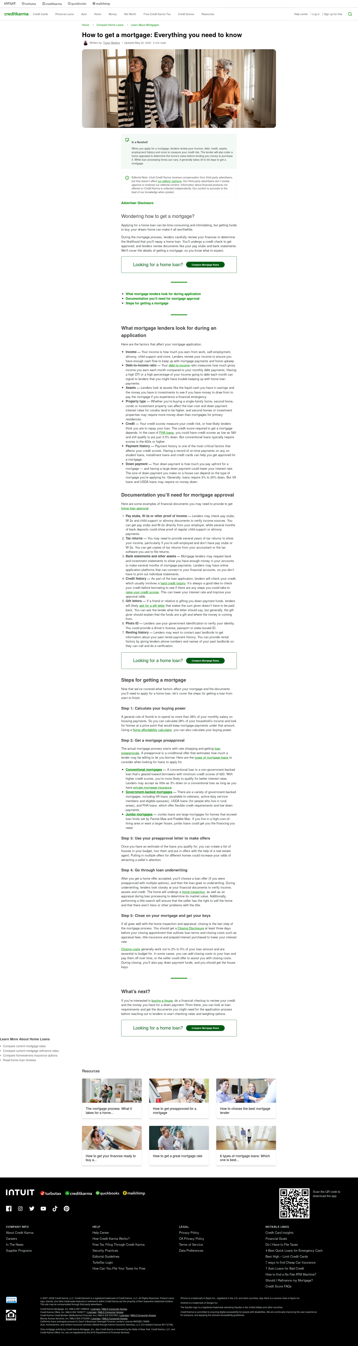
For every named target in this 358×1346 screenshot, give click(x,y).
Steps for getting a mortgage (147, 303)
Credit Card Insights (279, 1232)
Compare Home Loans (110, 25)
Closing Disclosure (191, 928)
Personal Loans (64, 14)
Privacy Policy (189, 1232)
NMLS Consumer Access (114, 1308)
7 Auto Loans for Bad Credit (285, 1268)
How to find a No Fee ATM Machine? (291, 1274)
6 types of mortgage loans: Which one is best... (245, 1157)
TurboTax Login (102, 1262)
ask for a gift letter (152, 605)
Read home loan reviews (19, 1060)
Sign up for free (333, 14)
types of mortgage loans (211, 757)
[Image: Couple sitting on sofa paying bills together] (112, 1138)
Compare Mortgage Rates (205, 264)
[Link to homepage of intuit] (10, 4)
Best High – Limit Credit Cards (287, 1256)
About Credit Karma (19, 1232)
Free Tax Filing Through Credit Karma (118, 1244)
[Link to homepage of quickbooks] (77, 3)
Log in (316, 14)
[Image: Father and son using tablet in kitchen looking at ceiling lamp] (112, 1091)
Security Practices (105, 1250)
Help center (301, 14)
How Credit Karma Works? (111, 1238)
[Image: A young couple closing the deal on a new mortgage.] (246, 1091)
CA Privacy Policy (191, 1238)
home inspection (193, 891)
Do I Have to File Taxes (282, 1244)
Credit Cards (40, 14)
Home (97, 14)
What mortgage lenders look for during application (163, 294)
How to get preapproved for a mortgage (174, 1110)
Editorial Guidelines (106, 1256)
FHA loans (166, 432)
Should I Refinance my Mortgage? (289, 1280)
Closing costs (130, 949)
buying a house (162, 1000)
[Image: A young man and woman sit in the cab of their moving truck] (179, 1091)
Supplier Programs (19, 1250)
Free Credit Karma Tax (157, 14)
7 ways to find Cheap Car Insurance (290, 1262)
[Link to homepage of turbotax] (29, 3)
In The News (14, 1244)
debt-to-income (179, 365)
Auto (84, 14)
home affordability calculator (152, 729)
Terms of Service (191, 1244)
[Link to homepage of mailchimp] (101, 3)
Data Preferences (191, 1250)
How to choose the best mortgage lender (245, 1110)
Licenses (95, 1308)
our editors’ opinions (170, 181)
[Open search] (350, 14)
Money (113, 14)
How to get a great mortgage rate (177, 1155)
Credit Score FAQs (279, 1286)
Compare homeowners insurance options (30, 1055)
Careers (11, 1238)
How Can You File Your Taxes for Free (118, 1268)
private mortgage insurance (152, 787)
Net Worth (130, 14)
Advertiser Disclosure (137, 203)
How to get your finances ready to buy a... (111, 1157)
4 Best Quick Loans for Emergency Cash (294, 1250)
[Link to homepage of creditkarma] (52, 3)
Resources (208, 14)
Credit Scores (186, 14)
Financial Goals (276, 1238)
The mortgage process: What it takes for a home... (109, 1110)
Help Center (100, 1232)
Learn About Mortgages (145, 25)
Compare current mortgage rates (24, 1046)
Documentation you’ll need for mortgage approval (163, 298)
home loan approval (134, 508)
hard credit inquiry (173, 583)
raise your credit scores (142, 592)
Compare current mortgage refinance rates (31, 1051)
